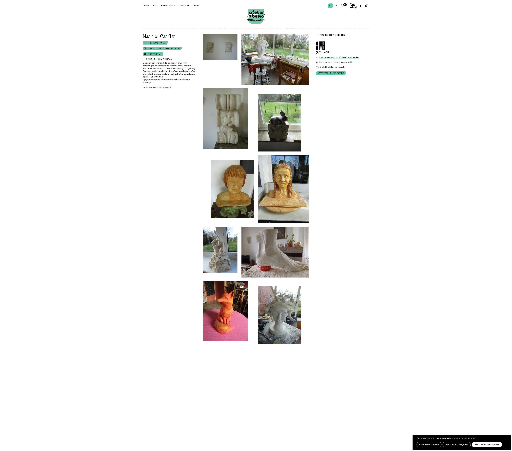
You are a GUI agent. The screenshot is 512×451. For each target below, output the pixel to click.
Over (146, 6)
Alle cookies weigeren (456, 445)
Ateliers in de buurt (331, 73)
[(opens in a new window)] (353, 6)
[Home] (256, 10)
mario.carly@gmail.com (164, 48)
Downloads (168, 6)
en (335, 6)
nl (330, 6)
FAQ (155, 6)
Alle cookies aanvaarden (486, 445)
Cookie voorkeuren (429, 445)
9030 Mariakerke (339, 57)
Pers (196, 6)
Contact (184, 6)
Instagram (154, 54)
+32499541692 (157, 43)
